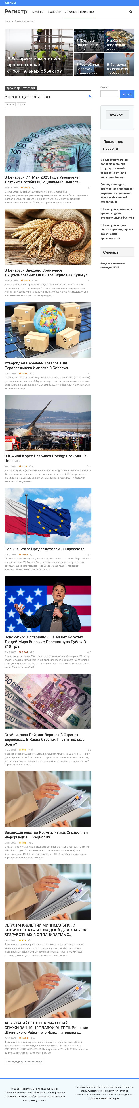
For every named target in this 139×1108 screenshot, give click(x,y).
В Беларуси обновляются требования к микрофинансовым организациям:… (122, 73)
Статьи (21, 104)
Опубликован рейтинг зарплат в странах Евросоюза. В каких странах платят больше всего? (45, 739)
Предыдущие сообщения (25, 1061)
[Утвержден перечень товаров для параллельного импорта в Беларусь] (48, 330)
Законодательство (79, 11)
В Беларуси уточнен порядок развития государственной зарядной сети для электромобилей (114, 168)
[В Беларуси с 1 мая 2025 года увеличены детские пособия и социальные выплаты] (48, 144)
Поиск (104, 87)
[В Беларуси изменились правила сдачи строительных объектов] (39, 53)
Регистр (16, 11)
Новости (54, 11)
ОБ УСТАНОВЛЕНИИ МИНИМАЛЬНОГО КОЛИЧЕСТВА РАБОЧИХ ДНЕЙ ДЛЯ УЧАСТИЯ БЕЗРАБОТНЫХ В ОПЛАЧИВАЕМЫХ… (46, 930)
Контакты (10, 3)
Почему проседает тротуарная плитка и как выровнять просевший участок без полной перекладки (117, 193)
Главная (38, 11)
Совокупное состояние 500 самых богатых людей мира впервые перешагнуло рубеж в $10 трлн (45, 642)
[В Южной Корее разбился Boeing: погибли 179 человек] (48, 423)
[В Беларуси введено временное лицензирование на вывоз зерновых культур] (48, 237)
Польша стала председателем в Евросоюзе (45, 549)
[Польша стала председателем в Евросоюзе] (48, 516)
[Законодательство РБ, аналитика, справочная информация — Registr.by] (48, 799)
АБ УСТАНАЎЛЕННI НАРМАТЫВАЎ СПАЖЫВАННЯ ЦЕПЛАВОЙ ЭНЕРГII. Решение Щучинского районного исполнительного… (46, 1028)
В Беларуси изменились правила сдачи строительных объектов (34, 65)
